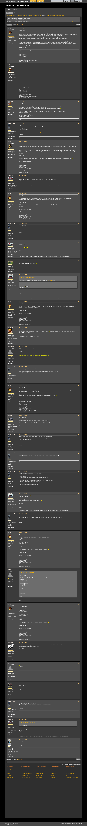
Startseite (9, 775)
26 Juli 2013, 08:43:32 (23, 415)
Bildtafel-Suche (39, 771)
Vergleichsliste (10, 777)
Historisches (24, 771)
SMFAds (6, 824)
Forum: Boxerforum (40, 773)
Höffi (10, 683)
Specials (8, 773)
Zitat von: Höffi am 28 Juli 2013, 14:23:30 (28, 722)
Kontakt (53, 775)
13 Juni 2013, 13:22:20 (23, 223)
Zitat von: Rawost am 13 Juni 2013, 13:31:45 (28, 283)
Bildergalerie (39, 769)
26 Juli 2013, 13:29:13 (23, 513)
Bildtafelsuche (54, 769)
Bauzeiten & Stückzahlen (27, 769)
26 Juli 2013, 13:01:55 (23, 493)
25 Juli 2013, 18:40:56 (23, 274)
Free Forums (11, 824)
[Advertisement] (49, 76)
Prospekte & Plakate (26, 777)
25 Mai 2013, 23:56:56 (23, 28)
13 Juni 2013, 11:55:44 (23, 193)
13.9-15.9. (50, 33)
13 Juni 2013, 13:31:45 (23, 241)
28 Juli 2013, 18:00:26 (23, 719)
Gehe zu (62, 764)
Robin (10, 739)
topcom (11, 327)
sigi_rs (10, 415)
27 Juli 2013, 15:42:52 (23, 569)
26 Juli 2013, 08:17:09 (23, 366)
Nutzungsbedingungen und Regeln (70, 823)
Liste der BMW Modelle (27, 773)
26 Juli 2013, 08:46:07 (23, 452)
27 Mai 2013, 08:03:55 (23, 101)
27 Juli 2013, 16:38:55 (23, 603)
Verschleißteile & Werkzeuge (72, 777)
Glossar (52, 771)
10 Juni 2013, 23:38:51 (23, 175)
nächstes (77, 21)
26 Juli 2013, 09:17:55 (23, 471)
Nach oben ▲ (79, 823)
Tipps (67, 775)
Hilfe (62, 823)
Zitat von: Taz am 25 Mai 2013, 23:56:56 (28, 277)
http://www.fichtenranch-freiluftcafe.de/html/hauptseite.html (32, 132)
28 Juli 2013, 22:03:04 (23, 739)
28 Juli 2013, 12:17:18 (23, 662)
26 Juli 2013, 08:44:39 (23, 434)
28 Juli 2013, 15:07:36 (23, 701)
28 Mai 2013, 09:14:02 (23, 141)
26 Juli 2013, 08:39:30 (23, 385)
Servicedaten (39, 777)
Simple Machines (15, 823)
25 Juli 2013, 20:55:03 (23, 301)
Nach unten (9, 24)
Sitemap (53, 777)
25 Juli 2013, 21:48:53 (23, 327)
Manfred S (12, 123)
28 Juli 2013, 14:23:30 (23, 683)
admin (48, 15)
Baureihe (9, 771)
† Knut (11, 642)
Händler (67, 771)
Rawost (11, 175)
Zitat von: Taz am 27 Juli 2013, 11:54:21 (27, 572)
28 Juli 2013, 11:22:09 (23, 642)
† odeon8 (11, 346)
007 (10, 260)
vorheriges (71, 21)
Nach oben (9, 759)
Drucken (78, 24)
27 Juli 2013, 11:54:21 (23, 532)
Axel (10, 569)
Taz (10, 28)
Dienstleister (68, 769)
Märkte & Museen (70, 773)
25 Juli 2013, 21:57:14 (23, 346)
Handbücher (39, 775)
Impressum (53, 773)
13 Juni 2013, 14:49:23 (23, 259)
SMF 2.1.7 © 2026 (8, 823)
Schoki (11, 101)
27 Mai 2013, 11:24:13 (23, 123)
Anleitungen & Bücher (11, 769)
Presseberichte (25, 775)
